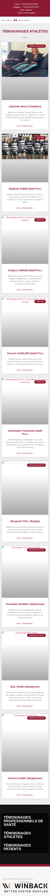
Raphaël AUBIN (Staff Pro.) (25, 188)
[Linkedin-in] (20, 871)
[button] (43, 20)
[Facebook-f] (3, 871)
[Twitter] (9, 871)
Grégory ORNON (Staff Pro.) (25, 270)
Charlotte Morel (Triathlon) (25, 106)
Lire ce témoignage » (25, 126)
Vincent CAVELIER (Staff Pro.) (25, 353)
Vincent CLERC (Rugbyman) (25, 778)
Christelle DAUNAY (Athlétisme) (25, 604)
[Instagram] (15, 871)
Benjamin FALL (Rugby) (25, 521)
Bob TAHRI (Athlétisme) (25, 686)
